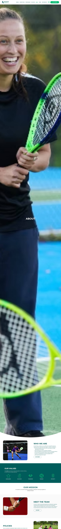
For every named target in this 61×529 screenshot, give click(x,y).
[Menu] (49, 2)
